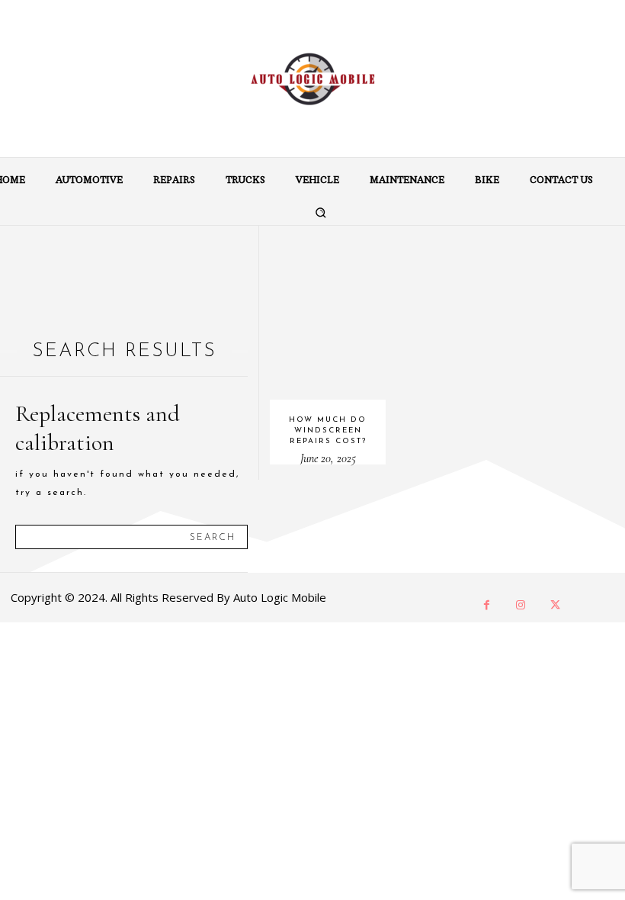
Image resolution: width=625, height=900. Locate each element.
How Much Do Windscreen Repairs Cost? (328, 430)
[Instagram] (521, 605)
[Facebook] (486, 605)
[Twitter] (555, 605)
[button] (320, 212)
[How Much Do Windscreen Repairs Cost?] (328, 313)
